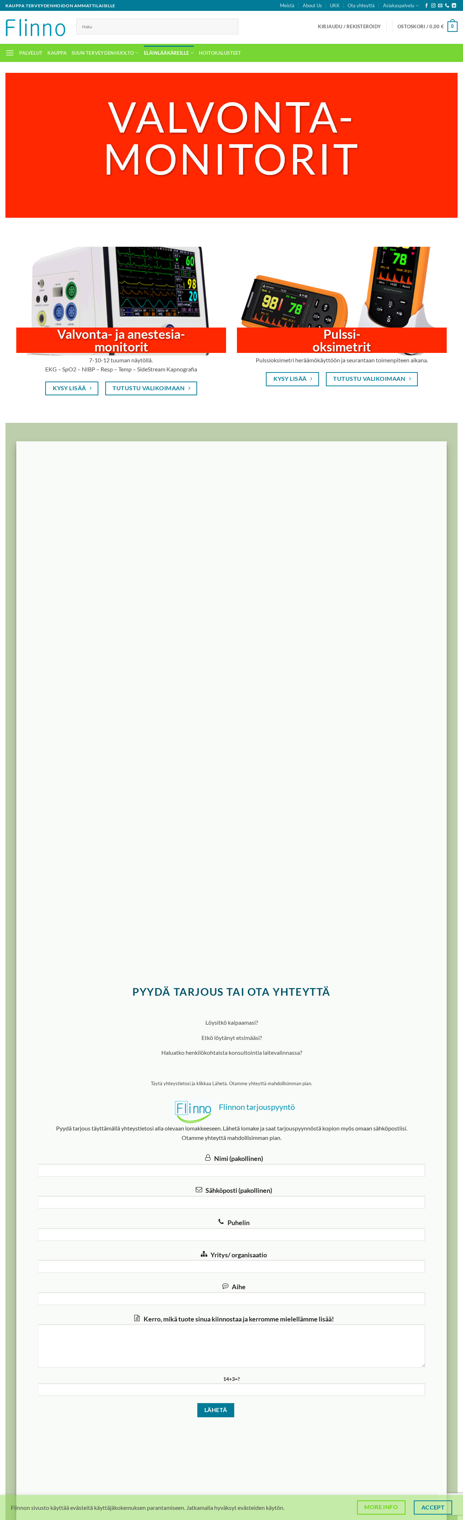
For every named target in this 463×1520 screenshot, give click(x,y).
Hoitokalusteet (220, 53)
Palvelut (30, 53)
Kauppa (57, 53)
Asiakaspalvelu (398, 5)
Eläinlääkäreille (166, 53)
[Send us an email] (440, 5)
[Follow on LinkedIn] (454, 5)
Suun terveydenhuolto (103, 53)
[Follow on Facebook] (426, 5)
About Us (312, 5)
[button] (349, 26)
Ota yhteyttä (361, 5)
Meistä (287, 5)
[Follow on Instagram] (433, 5)
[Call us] (447, 5)
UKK (335, 5)
